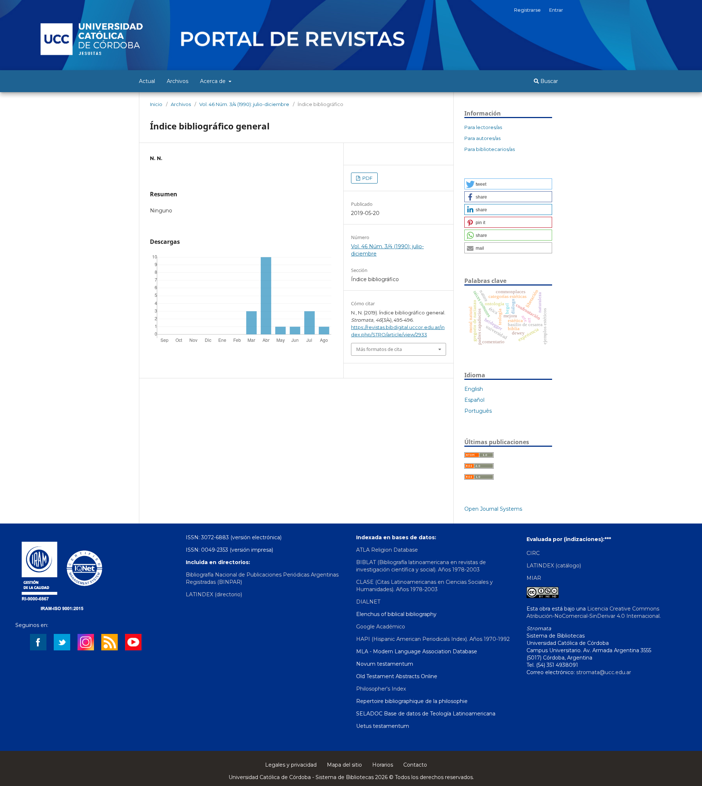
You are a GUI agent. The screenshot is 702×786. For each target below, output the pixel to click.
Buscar (548, 81)
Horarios (382, 765)
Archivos (177, 81)
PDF (367, 178)
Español (474, 400)
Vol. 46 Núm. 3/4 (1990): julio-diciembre (244, 104)
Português (478, 411)
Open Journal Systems (493, 509)
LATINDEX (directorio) (214, 594)
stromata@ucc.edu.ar (603, 672)
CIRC (533, 553)
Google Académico (380, 626)
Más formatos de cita (379, 349)
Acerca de (213, 81)
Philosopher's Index (381, 688)
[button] (508, 183)
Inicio (156, 104)
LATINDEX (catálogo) (553, 565)
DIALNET (368, 601)
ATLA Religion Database (387, 550)
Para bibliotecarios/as (489, 149)
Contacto (415, 765)
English (473, 389)
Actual (147, 81)
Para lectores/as (483, 127)
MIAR (533, 578)
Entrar (556, 10)
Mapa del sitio (344, 765)
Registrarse (527, 10)
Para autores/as (482, 138)
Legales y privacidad (291, 765)
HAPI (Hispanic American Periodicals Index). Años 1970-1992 (433, 639)
